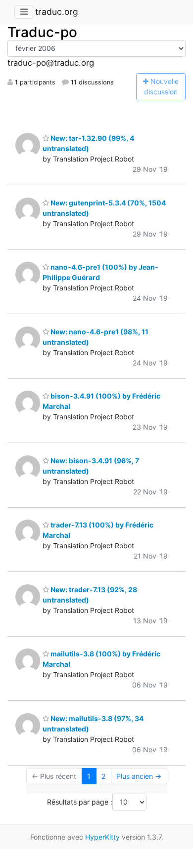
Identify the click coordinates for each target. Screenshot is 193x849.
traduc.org (56, 11)
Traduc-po (42, 32)
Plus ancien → (138, 776)
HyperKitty (102, 837)
